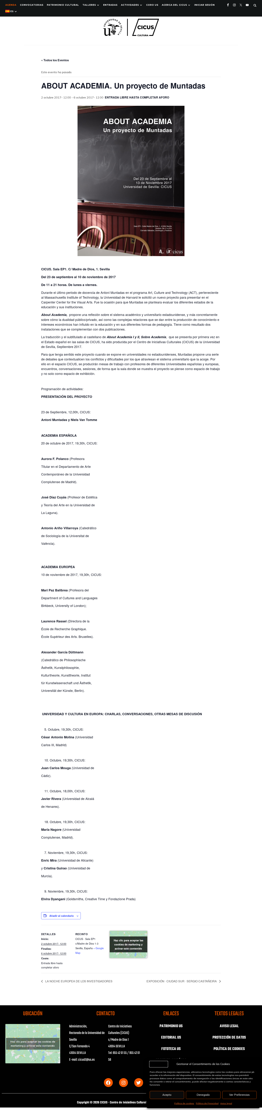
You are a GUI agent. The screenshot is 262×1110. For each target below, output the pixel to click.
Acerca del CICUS (174, 5)
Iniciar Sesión (204, 5)
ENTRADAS (110, 5)
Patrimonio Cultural (63, 5)
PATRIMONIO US (171, 1026)
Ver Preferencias (239, 1094)
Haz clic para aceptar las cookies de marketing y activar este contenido (128, 944)
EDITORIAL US (171, 1037)
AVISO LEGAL (229, 1026)
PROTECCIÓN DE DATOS (229, 1037)
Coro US (152, 5)
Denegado (203, 1094)
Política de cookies (184, 1103)
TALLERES (89, 5)
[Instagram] (123, 1082)
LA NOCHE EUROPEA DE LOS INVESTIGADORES (78, 981)
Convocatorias (31, 5)
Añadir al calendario (61, 915)
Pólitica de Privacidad (207, 1103)
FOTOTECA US (171, 1049)
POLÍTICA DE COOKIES (229, 1049)
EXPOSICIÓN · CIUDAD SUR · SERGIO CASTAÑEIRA (182, 981)
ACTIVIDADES (130, 5)
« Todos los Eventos (55, 60)
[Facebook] (108, 1082)
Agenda (10, 5)
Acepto (166, 1094)
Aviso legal (226, 1103)
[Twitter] (138, 1082)
